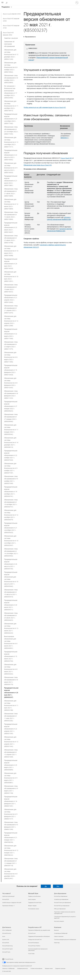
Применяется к (30, 37)
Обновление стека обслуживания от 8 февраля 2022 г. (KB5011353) (11, 394)
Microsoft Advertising (7, 945)
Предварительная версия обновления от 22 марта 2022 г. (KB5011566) (10, 333)
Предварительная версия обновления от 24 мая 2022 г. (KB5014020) (10, 263)
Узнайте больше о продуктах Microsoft (11, 902)
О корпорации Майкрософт (61, 933)
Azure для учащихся (59, 921)
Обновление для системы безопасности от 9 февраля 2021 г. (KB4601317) (10, 814)
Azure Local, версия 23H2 (12, 14)
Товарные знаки (49, 968)
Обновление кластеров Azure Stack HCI (38, 165)
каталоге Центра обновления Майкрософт (59, 230)
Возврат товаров (32, 905)
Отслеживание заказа (33, 908)
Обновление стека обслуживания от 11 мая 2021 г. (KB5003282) (11, 717)
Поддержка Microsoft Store (34, 902)
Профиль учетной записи (34, 896)
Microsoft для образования (60, 896)
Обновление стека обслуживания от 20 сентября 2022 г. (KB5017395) (11, 130)
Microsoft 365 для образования (61, 905)
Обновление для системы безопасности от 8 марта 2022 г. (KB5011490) (10, 357)
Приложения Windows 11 (8, 905)
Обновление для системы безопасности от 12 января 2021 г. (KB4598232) (11, 850)
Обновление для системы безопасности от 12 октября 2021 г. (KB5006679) (11, 515)
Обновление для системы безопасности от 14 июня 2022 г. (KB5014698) (11, 250)
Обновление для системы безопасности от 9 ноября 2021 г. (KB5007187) (10, 468)
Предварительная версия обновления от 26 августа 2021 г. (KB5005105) (10, 564)
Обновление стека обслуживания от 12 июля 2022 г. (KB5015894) (11, 215)
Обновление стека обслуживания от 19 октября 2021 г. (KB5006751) (11, 503)
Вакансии (56, 930)
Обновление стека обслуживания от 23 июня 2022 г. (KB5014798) (11, 239)
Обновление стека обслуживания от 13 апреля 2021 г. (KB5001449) (11, 753)
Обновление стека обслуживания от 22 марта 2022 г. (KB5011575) (11, 345)
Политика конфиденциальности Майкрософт (65, 939)
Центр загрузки (32, 899)
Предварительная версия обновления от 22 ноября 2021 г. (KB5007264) (10, 455)
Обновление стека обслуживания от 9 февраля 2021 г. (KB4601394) (11, 825)
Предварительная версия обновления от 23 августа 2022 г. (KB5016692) (10, 155)
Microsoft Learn (32, 933)
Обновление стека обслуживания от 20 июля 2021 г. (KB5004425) (11, 616)
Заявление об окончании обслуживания (9, 44)
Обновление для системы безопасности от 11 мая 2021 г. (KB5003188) (11, 705)
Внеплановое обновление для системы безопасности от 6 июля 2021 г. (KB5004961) (10, 642)
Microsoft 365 (5, 899)
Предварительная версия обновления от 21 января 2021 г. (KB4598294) (10, 837)
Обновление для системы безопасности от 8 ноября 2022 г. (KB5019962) (10, 67)
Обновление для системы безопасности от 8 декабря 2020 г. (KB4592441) (10, 873)
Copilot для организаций (8, 896)
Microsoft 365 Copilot (7, 949)
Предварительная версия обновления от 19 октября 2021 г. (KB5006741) (10, 491)
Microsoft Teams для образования (62, 902)
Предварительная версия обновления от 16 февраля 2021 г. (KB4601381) (10, 801)
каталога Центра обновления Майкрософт (59, 218)
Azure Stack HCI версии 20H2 (8, 33)
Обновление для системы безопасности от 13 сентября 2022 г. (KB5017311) (11, 142)
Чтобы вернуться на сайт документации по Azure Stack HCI (45, 107)
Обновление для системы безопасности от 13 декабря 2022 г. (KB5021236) (11, 54)
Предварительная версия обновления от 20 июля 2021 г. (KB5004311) (10, 605)
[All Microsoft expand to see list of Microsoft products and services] (2, 2)
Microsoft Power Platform (34, 945)
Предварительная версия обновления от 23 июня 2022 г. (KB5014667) (10, 227)
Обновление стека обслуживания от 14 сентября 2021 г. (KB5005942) (11, 552)
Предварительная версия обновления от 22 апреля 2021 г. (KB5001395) (10, 728)
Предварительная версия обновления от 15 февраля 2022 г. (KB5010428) (10, 370)
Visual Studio (31, 953)
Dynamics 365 (5, 939)
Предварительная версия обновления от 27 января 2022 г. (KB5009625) (10, 406)
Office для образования (60, 908)
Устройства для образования (61, 899)
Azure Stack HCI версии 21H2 (11, 26)
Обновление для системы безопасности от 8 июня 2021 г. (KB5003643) (10, 669)
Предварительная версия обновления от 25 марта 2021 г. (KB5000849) (10, 765)
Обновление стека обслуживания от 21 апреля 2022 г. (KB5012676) (11, 309)
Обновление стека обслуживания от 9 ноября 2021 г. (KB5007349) (11, 479)
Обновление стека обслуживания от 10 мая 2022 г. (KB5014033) (11, 288)
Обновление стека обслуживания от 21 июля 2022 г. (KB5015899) (11, 192)
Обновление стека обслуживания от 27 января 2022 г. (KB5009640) (11, 417)
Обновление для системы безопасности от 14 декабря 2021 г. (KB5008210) (11, 442)
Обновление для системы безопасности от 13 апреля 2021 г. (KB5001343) (11, 741)
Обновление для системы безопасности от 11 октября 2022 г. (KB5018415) (11, 106)
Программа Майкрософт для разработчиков (39, 930)
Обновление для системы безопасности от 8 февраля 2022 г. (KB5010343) (10, 383)
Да (46, 886)
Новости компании (58, 936)
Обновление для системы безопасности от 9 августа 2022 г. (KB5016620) (10, 167)
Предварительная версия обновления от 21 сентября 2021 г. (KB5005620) (10, 527)
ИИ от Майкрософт (7, 930)
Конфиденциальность (22, 968)
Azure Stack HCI (66, 158)
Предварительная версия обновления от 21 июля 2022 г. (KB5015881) (10, 180)
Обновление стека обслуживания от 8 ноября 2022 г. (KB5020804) (11, 78)
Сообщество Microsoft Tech (35, 939)
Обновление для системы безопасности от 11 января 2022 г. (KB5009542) (11, 429)
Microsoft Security (6, 933)
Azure (3, 936)
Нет (58, 886)
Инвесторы (57, 942)
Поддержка (6, 7)
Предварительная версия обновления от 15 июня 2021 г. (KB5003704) (10, 656)
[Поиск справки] (6, 2)
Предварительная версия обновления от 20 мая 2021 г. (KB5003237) (11, 692)
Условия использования (36, 968)
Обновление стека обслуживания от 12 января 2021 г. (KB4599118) (11, 862)
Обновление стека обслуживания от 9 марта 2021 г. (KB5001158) (11, 789)
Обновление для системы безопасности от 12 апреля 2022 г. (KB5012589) (11, 321)
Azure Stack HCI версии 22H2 (11, 19)
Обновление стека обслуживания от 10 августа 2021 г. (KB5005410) (11, 593)
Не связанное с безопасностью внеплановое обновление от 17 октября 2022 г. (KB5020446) (10, 92)
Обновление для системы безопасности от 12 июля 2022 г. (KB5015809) (11, 204)
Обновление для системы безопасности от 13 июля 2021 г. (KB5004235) (11, 628)
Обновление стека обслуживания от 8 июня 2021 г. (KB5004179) (11, 680)
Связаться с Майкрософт (8, 968)
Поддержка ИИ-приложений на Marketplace (39, 936)
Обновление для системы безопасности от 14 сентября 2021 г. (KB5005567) (11, 540)
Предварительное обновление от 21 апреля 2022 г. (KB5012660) (10, 298)
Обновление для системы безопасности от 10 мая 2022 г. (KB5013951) (11, 276)
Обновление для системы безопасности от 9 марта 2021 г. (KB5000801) (10, 778)
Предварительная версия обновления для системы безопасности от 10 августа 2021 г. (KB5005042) (11, 579)
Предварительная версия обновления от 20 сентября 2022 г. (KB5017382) (10, 118)
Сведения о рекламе (60, 968)
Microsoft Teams (6, 952)
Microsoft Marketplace (33, 942)
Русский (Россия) (9, 959)
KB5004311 (64, 138)
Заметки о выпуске (11, 38)
